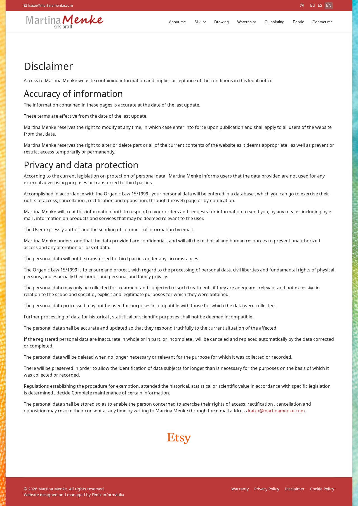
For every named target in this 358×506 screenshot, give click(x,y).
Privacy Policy (266, 488)
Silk (197, 22)
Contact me (322, 22)
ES (320, 5)
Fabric (298, 22)
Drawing (221, 22)
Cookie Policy (322, 488)
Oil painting (274, 22)
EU (312, 5)
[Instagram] (301, 5)
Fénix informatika (108, 494)
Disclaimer (295, 488)
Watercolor (246, 22)
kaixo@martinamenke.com (50, 5)
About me (177, 22)
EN (328, 5)
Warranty (240, 488)
